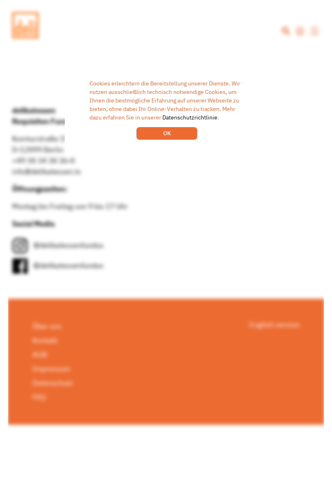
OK (167, 133)
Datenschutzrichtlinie (189, 117)
